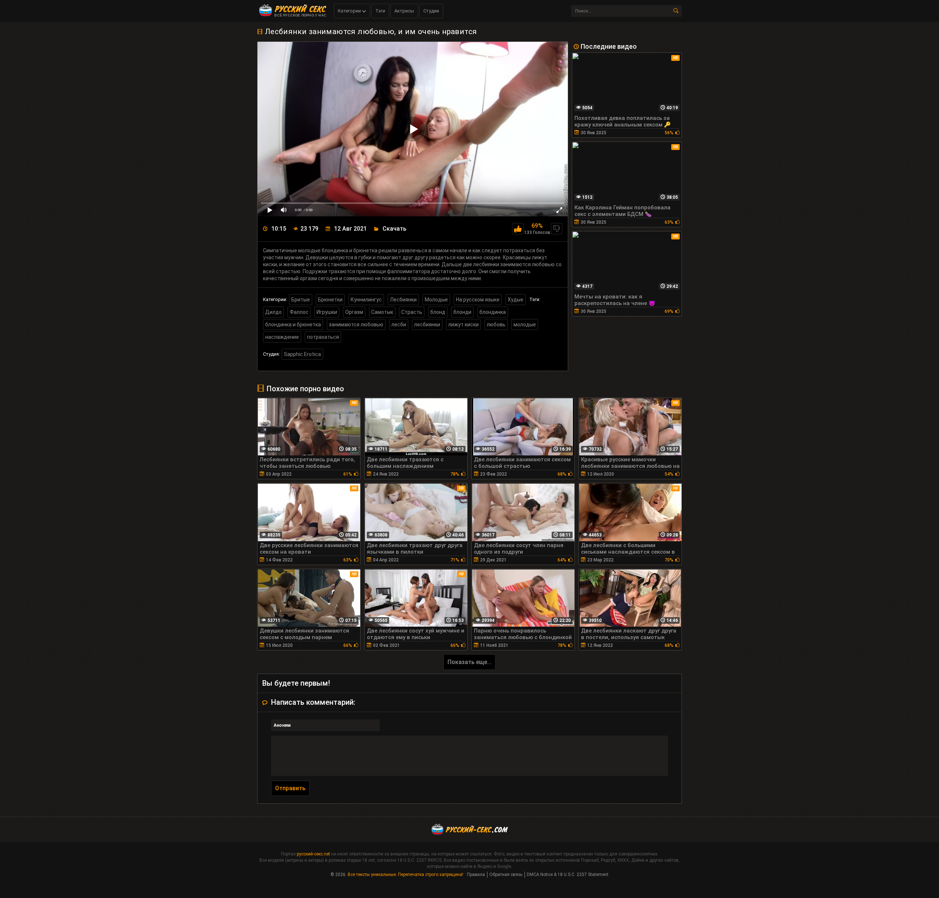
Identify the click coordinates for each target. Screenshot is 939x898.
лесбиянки (427, 324)
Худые (515, 300)
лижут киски (463, 324)
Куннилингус (366, 300)
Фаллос (299, 312)
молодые (525, 324)
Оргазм (354, 312)
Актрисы (404, 11)
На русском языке (478, 300)
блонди (462, 312)
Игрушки (327, 312)
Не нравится (556, 228)
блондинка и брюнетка (293, 324)
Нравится (517, 228)
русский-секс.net (313, 854)
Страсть (411, 312)
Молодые (436, 300)
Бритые (300, 300)
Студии (431, 11)
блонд (437, 312)
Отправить (290, 788)
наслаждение (282, 337)
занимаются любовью (356, 324)
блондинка (492, 312)
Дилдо (273, 312)
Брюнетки (330, 300)
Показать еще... (469, 662)
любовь (496, 324)
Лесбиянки (403, 300)
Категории (350, 11)
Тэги (380, 11)
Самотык (382, 312)
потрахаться (323, 337)
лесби (398, 324)
